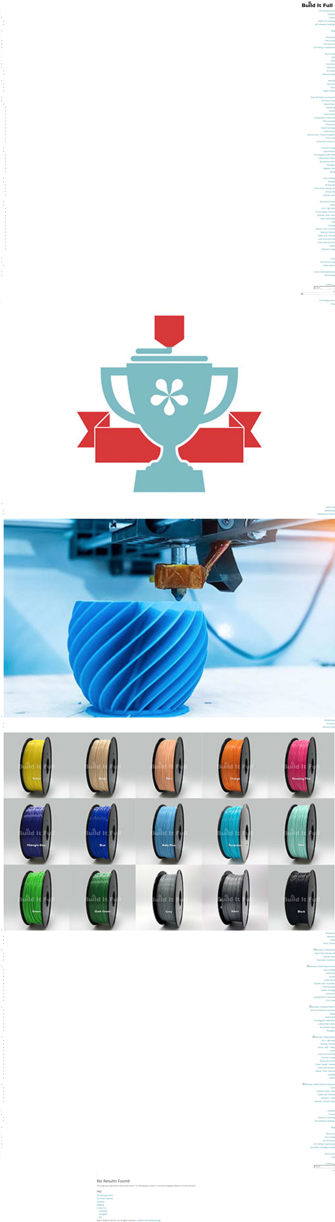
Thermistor (330, 124)
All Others (331, 1037)
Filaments (331, 84)
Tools (332, 258)
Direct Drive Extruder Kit (325, 188)
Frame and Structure (326, 1067)
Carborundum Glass (326, 158)
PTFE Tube (330, 138)
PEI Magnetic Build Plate (324, 154)
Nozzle (332, 111)
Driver (332, 1050)
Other (332, 205)
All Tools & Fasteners (326, 1084)
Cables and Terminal (326, 235)
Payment (100, 1201)
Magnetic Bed (329, 168)
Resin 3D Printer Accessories (323, 97)
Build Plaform (329, 151)
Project (332, 17)
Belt (333, 222)
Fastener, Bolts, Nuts (326, 215)
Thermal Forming (327, 262)
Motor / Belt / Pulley (326, 1047)
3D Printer (330, 71)
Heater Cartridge (328, 128)
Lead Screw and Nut (326, 239)
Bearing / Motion (328, 232)
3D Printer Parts (328, 100)
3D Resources (329, 1140)
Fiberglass (330, 165)
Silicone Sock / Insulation (324, 983)
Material (331, 80)
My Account (330, 54)
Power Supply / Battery (325, 212)
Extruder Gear (329, 195)
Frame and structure (326, 242)
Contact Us (101, 1208)
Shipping (100, 1205)
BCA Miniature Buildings (325, 24)
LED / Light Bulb (328, 208)
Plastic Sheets (329, 91)
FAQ (333, 57)
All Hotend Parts (328, 966)
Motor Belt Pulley (327, 218)
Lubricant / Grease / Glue (324, 1101)
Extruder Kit (330, 191)
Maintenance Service (326, 514)
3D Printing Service (327, 11)
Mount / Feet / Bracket (325, 229)
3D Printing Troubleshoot (324, 47)
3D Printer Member (105, 1198)
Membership (329, 275)
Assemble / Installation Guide (322, 1147)
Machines (331, 67)
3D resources (329, 44)
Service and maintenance (324, 272)
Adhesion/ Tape (328, 249)
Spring (332, 171)
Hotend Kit (330, 107)
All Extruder (330, 185)
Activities (331, 14)
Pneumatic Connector (326, 141)
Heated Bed (330, 1017)
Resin (332, 87)
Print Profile (330, 40)
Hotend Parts (329, 104)
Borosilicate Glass (327, 161)
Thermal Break (328, 121)
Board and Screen (327, 201)
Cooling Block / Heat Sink (324, 117)
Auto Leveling (329, 178)
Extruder (331, 181)
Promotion (330, 64)
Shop (333, 60)
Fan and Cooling (328, 148)
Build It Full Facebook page (149, 1220)
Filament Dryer (328, 74)
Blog (333, 31)
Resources (330, 37)
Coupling (331, 225)
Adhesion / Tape (328, 1098)
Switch (332, 246)
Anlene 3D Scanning (326, 21)
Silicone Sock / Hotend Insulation (321, 134)
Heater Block (329, 114)
